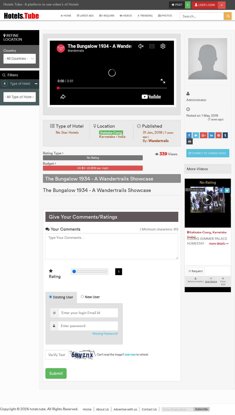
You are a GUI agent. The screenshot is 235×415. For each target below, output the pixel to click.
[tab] (61, 297)
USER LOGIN (206, 5)
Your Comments (65, 229)
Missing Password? (105, 334)
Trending (146, 15)
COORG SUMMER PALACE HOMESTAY (207, 241)
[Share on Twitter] (196, 135)
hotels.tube (37, 409)
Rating (55, 276)
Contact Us (149, 409)
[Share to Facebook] (189, 135)
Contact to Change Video (208, 153)
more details (217, 243)
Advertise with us (125, 409)
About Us (102, 409)
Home (67, 15)
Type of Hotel (20, 83)
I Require (108, 15)
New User (92, 297)
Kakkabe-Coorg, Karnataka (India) (207, 233)
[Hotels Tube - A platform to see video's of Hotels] (21, 15)
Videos (127, 15)
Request (197, 271)
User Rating (211, 281)
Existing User (63, 297)
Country (9, 50)
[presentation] (61, 297)
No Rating (208, 182)
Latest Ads (86, 15)
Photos (166, 15)
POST (178, 4)
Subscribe (201, 409)
